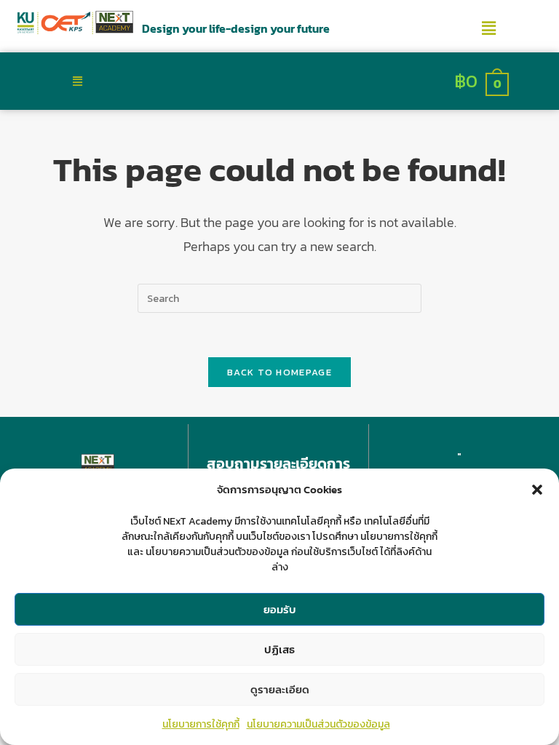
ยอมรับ (279, 609)
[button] (537, 489)
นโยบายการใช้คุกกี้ (200, 724)
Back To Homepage (279, 372)
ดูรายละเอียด (279, 689)
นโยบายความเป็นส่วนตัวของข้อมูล (318, 724)
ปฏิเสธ (279, 649)
